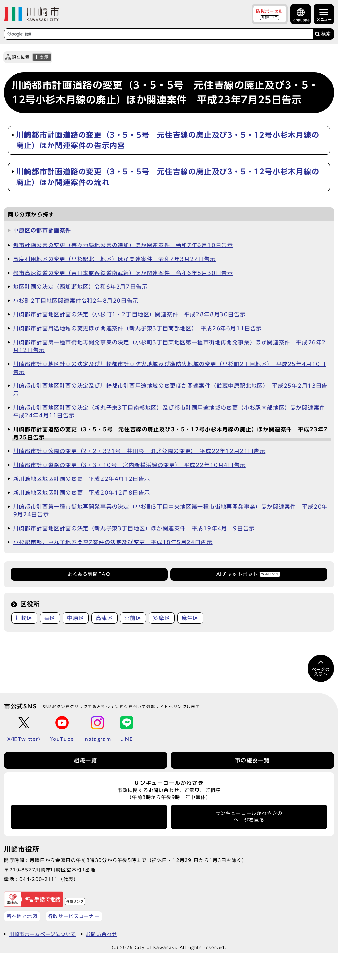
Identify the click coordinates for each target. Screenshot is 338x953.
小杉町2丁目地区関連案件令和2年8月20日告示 (76, 300)
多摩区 (161, 618)
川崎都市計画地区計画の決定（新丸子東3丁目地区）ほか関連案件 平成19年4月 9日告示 (134, 528)
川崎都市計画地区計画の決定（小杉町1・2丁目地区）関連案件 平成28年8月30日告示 (129, 314)
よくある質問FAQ (89, 574)
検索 (326, 33)
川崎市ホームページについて (42, 934)
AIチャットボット (247, 574)
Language (301, 20)
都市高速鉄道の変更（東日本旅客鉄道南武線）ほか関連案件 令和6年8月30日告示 (123, 273)
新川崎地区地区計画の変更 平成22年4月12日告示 (81, 478)
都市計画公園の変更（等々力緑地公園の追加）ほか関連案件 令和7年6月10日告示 (123, 245)
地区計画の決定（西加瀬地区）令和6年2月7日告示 (80, 286)
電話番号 (89, 816)
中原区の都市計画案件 (42, 230)
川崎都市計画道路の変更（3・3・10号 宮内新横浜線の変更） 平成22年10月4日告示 (129, 465)
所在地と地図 (22, 916)
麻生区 (190, 618)
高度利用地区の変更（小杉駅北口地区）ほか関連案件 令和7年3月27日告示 (114, 259)
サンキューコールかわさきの (249, 816)
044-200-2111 (38, 879)
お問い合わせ (101, 934)
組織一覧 (85, 760)
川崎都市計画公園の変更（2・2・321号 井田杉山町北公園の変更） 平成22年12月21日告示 (139, 451)
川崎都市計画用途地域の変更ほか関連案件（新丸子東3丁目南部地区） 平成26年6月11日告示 (137, 328)
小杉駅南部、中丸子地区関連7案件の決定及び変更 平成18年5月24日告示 (113, 542)
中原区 (75, 618)
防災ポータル (269, 14)
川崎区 (24, 618)
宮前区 (133, 618)
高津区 (104, 618)
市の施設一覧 (252, 760)
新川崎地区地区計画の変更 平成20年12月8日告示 (81, 492)
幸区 (50, 618)
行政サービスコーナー (74, 916)
